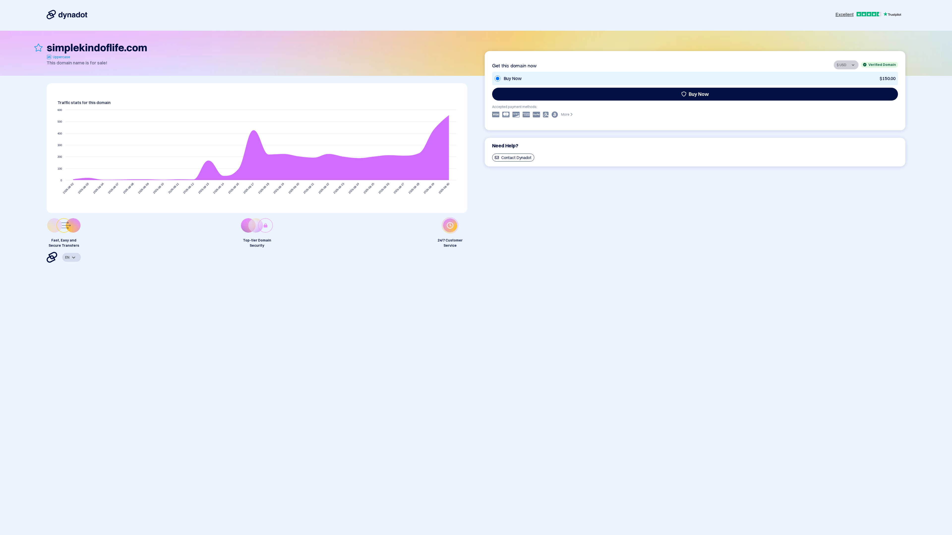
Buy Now (699, 94)
